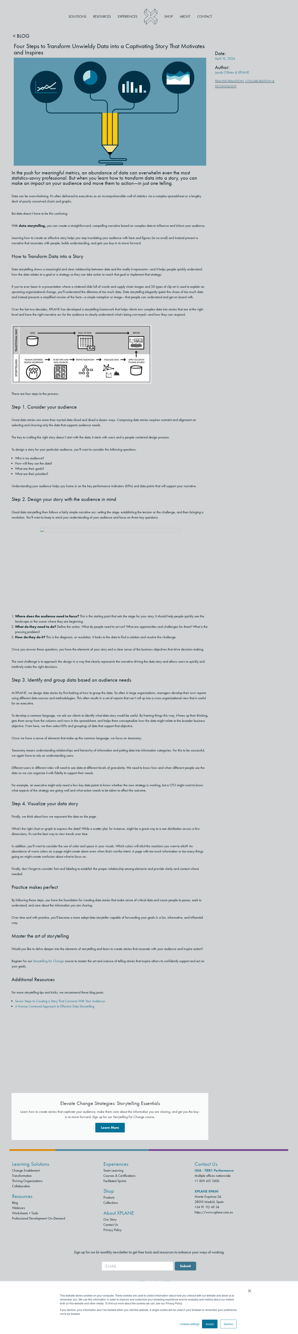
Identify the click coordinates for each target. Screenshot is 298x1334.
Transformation (229, 81)
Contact (204, 16)
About (185, 16)
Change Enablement (26, 1170)
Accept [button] (210, 1324)
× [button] (249, 1289)
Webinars (18, 1208)
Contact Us (110, 1225)
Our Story (109, 1219)
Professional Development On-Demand (38, 1218)
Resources (102, 16)
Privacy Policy (112, 1230)
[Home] (150, 17)
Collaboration (21, 1186)
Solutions (77, 16)
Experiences (127, 16)
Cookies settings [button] (189, 1324)
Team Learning (113, 1170)
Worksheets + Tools (25, 1213)
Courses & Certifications (119, 1176)
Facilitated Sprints (114, 1181)
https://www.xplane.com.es (214, 1212)
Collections (110, 1203)
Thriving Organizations (27, 1181)
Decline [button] (228, 1324)
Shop (168, 16)
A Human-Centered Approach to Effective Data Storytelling (54, 1006)
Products (109, 1197)
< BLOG (21, 36)
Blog (15, 1203)
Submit (185, 1266)
